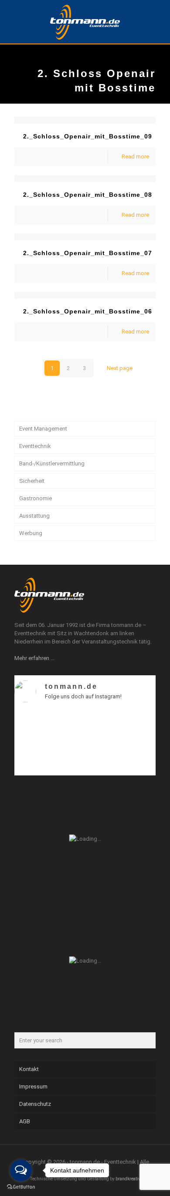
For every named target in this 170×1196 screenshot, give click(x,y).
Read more (135, 156)
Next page (120, 368)
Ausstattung (34, 515)
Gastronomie (35, 498)
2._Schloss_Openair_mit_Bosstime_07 (87, 252)
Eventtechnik (35, 446)
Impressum (33, 1086)
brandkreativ (128, 1178)
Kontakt (29, 1069)
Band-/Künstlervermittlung (52, 463)
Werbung (30, 533)
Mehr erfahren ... (34, 658)
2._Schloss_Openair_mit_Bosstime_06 (87, 311)
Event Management (43, 428)
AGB (24, 1121)
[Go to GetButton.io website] (21, 1187)
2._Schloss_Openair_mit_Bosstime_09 (87, 136)
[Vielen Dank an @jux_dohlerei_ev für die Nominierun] (138, 754)
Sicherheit (31, 481)
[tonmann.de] (85, 21)
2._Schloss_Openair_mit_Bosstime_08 (87, 194)
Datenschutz (35, 1104)
